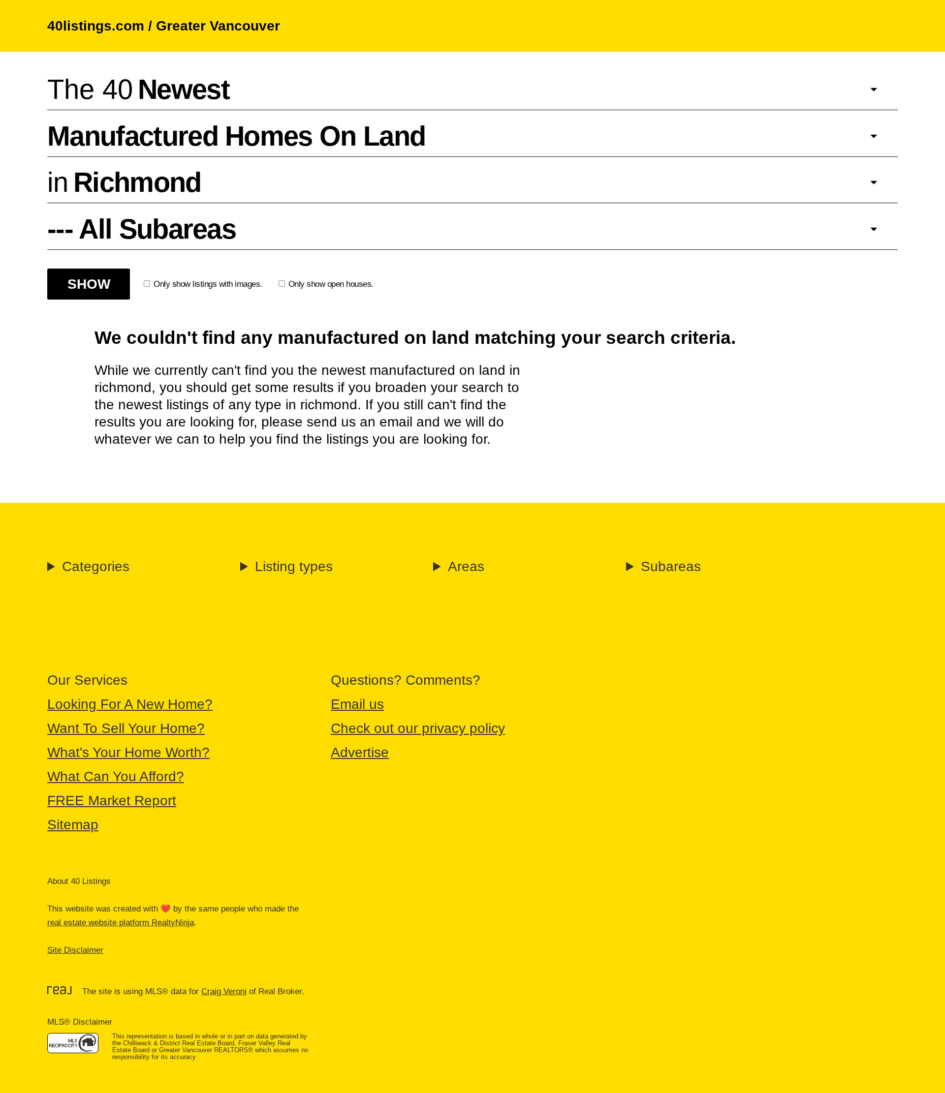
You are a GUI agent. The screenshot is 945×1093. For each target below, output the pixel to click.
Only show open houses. (331, 284)
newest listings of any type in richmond (237, 404)
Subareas (671, 566)
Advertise (360, 752)
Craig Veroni (224, 991)
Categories (95, 566)
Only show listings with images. (208, 284)
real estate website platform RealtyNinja (120, 922)
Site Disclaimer (75, 950)
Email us (357, 704)
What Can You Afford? (115, 776)
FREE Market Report (111, 800)
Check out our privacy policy (418, 728)
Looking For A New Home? (130, 704)
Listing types (294, 566)
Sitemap (72, 824)
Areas (466, 566)
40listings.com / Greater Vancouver (163, 25)
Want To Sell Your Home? (126, 728)
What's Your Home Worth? (128, 752)
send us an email (359, 421)
